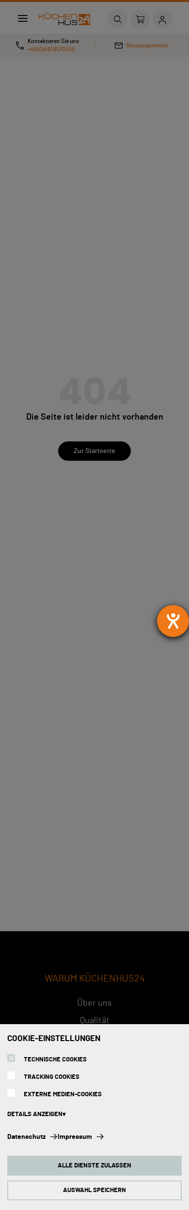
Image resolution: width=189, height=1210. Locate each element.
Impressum (75, 1137)
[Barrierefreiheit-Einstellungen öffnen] (173, 621)
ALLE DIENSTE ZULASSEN (94, 1166)
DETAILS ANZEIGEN (35, 1114)
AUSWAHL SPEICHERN (94, 1190)
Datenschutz (26, 1137)
